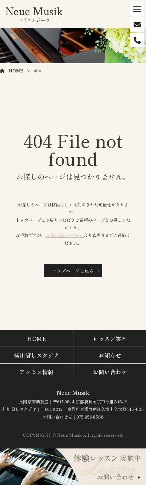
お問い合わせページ (64, 235)
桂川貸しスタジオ (36, 355)
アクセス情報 (36, 372)
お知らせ (110, 355)
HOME (16, 70)
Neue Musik (73, 392)
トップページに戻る (73, 271)
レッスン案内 (110, 338)
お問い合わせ (110, 372)
